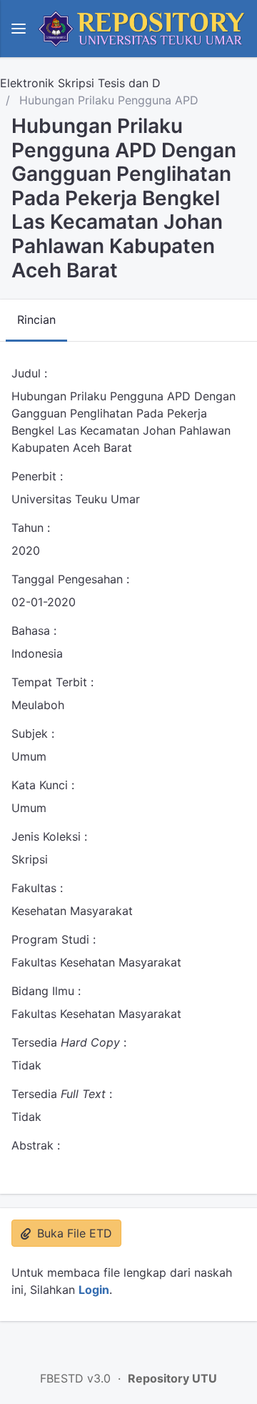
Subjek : (32, 733)
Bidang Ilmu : (46, 991)
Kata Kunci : (42, 785)
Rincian (36, 319)
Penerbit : (37, 476)
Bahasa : (33, 630)
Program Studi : (53, 939)
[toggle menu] (18, 28)
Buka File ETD (73, 1233)
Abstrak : (35, 1145)
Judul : (29, 373)
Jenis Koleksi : (49, 836)
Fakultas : (37, 888)
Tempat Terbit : (52, 682)
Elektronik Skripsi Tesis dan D (80, 83)
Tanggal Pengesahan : (70, 579)
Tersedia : (68, 1042)
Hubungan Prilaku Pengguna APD (107, 100)
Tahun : (30, 527)
